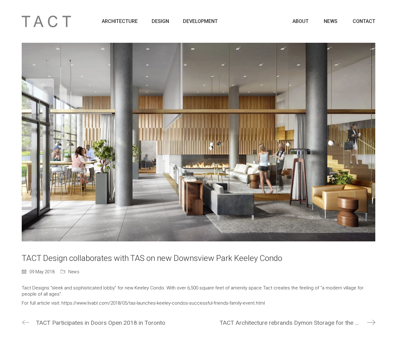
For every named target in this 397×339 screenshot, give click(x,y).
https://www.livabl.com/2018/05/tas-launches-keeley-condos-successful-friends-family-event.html (163, 303)
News (73, 271)
